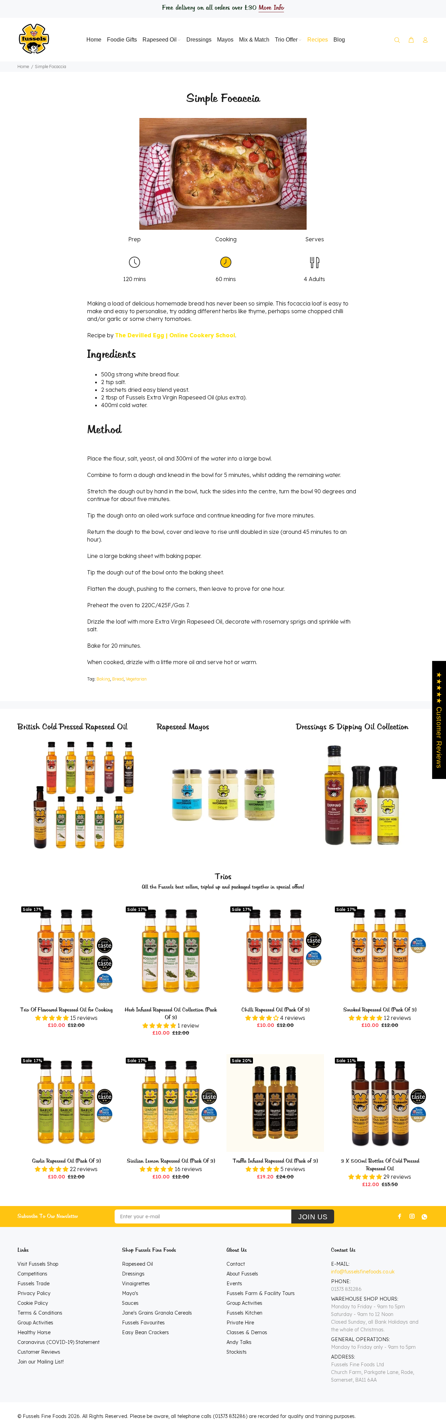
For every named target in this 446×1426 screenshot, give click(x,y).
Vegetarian (136, 679)
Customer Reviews (38, 1352)
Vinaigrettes (136, 1283)
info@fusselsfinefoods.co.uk (362, 1272)
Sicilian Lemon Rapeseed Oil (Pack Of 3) (171, 1161)
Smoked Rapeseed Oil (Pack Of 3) (379, 1010)
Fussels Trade (33, 1283)
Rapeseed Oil (137, 1264)
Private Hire (240, 1323)
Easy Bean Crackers (145, 1332)
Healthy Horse (34, 1332)
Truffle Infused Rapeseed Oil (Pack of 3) (275, 1161)
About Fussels (242, 1274)
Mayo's (130, 1293)
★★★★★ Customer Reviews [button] (439, 720)
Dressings (133, 1274)
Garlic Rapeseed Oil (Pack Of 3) (66, 1161)
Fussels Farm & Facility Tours (260, 1293)
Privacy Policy (34, 1293)
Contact (235, 1264)
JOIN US (312, 1217)
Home (23, 66)
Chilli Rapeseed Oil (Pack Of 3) (275, 1010)
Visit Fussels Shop (37, 1264)
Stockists (236, 1352)
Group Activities (35, 1323)
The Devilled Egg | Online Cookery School (175, 335)
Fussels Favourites (143, 1323)
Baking (103, 679)
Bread (118, 679)
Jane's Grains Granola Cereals (157, 1313)
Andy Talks (239, 1342)
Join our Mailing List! (40, 1362)
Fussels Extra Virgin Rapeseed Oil (170, 397)
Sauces (130, 1303)
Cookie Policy (32, 1303)
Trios (223, 877)
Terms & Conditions (39, 1313)
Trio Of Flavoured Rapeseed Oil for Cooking (66, 1010)
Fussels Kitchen (244, 1313)
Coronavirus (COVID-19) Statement (58, 1342)
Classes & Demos (246, 1332)
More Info (271, 8)
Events (234, 1283)
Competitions (32, 1274)
